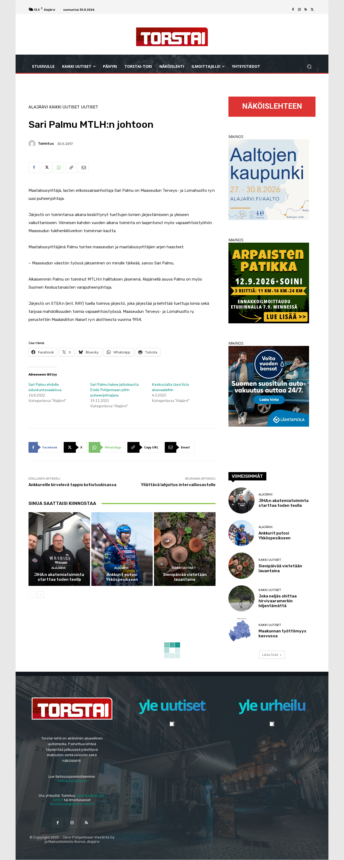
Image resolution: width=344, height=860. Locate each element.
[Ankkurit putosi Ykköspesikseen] (122, 549)
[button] (309, 66)
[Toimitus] (32, 143)
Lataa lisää (270, 654)
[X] (312, 9)
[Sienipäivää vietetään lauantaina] (185, 549)
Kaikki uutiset (64, 107)
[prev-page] (31, 594)
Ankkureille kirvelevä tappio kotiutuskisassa (72, 484)
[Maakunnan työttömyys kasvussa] (241, 631)
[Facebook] (293, 9)
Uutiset (89, 107)
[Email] (83, 167)
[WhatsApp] (58, 167)
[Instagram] (299, 9)
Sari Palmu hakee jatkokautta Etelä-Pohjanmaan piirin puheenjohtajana (114, 389)
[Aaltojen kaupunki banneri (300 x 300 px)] (268, 218)
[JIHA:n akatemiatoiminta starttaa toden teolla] (59, 549)
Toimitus (46, 143)
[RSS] (306, 9)
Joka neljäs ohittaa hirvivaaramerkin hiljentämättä (278, 601)
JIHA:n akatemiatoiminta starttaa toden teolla (59, 577)
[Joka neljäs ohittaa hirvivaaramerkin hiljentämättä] (241, 598)
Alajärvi (38, 107)
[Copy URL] (71, 167)
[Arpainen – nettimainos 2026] (268, 321)
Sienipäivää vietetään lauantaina (185, 577)
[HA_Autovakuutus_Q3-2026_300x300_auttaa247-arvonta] (268, 425)
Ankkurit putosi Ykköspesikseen (122, 577)
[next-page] (40, 594)
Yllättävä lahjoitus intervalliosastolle (178, 484)
